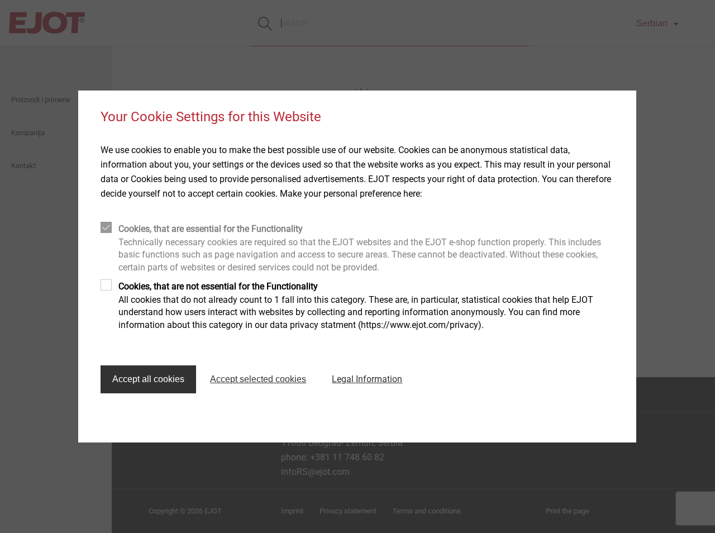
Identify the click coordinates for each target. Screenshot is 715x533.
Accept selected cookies (258, 379)
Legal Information (367, 379)
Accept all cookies (148, 379)
